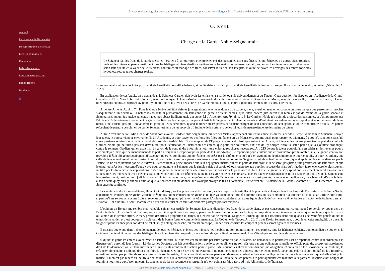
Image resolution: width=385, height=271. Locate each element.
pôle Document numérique (175, 267)
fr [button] (20, 98)
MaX (243, 267)
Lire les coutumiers (30, 53)
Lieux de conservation (32, 75)
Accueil (23, 32)
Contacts (24, 89)
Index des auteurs (29, 68)
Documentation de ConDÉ (34, 46)
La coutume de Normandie (34, 39)
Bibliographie (27, 82)
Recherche (25, 61)
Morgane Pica (225, 11)
